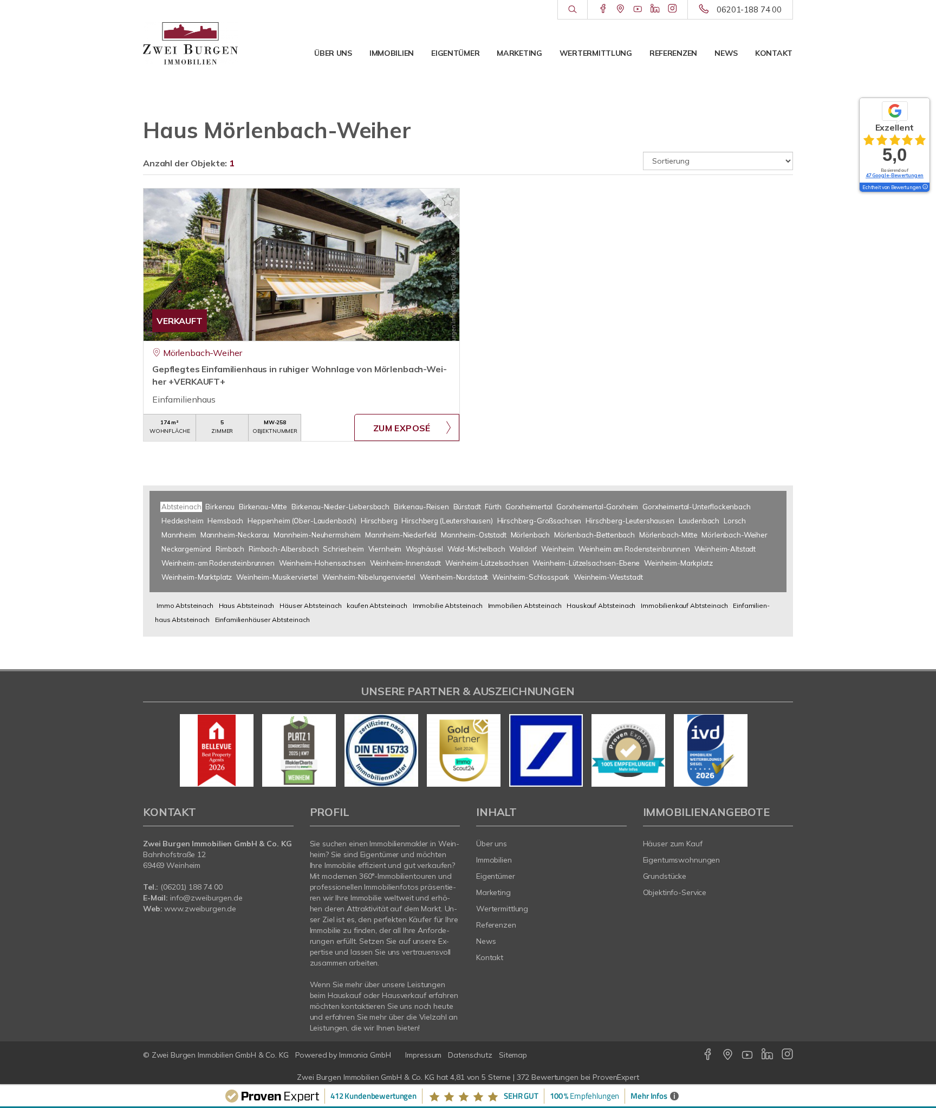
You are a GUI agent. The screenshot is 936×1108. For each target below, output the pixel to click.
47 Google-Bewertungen (895, 175)
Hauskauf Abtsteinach (601, 605)
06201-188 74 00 (749, 9)
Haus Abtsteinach (247, 605)
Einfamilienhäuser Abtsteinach (262, 619)
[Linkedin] (655, 9)
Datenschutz (470, 1055)
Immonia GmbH (365, 1055)
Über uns (333, 53)
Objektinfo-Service (675, 892)
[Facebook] (603, 9)
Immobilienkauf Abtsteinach (684, 605)
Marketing (519, 53)
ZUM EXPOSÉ (402, 428)
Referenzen (673, 53)
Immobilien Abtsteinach (525, 605)
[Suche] (572, 10)
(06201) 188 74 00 (191, 887)
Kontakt (773, 53)
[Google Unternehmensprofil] (620, 9)
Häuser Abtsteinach (310, 605)
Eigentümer (455, 53)
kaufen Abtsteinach (377, 605)
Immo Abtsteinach (185, 605)
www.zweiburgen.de (200, 908)
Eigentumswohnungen (681, 860)
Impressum (423, 1055)
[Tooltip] (924, 187)
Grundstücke (665, 876)
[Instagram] (672, 9)
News (726, 53)
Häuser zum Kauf (673, 843)
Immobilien (391, 53)
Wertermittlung (596, 53)
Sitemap (513, 1055)
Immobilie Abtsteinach (448, 605)
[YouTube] (637, 9)
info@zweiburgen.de (206, 898)
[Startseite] (190, 43)
